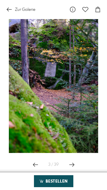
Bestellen (56, 181)
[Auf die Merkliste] (85, 9)
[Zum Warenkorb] (97, 9)
